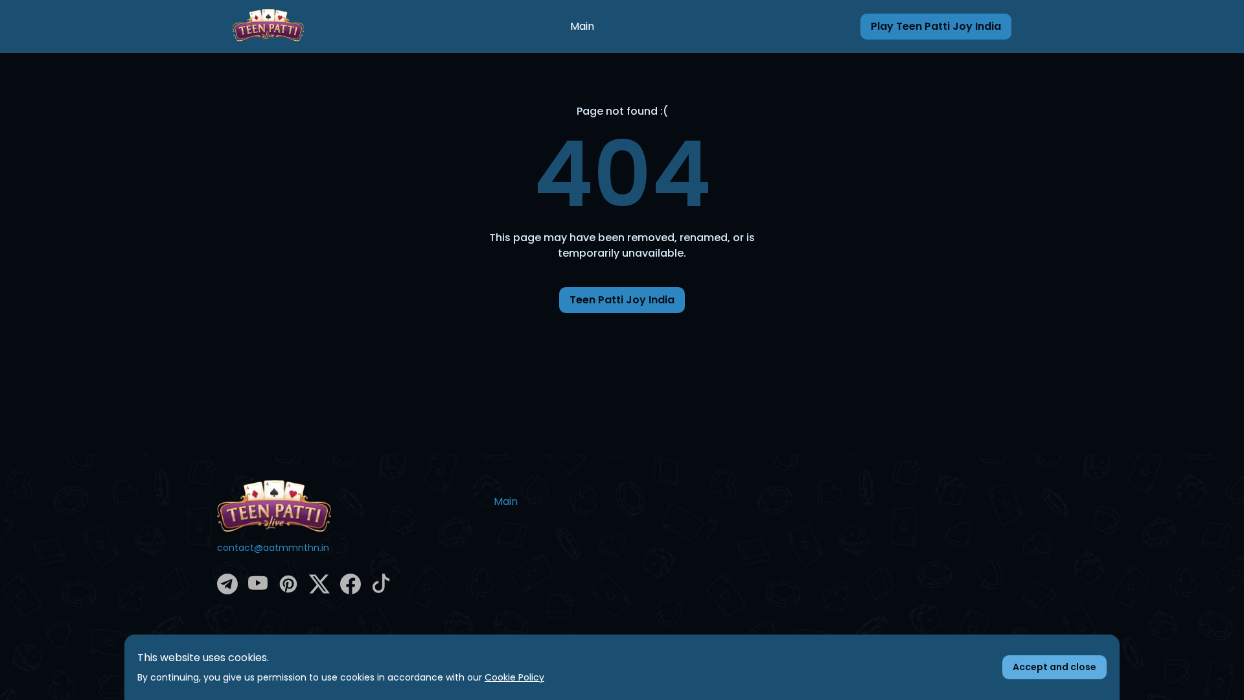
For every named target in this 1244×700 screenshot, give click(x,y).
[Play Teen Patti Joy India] (268, 26)
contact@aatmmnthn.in (273, 547)
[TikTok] (381, 589)
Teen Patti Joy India (622, 299)
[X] (319, 591)
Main (582, 26)
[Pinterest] (288, 591)
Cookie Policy (514, 677)
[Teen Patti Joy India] (345, 506)
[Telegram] (227, 591)
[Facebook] (350, 591)
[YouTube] (258, 589)
